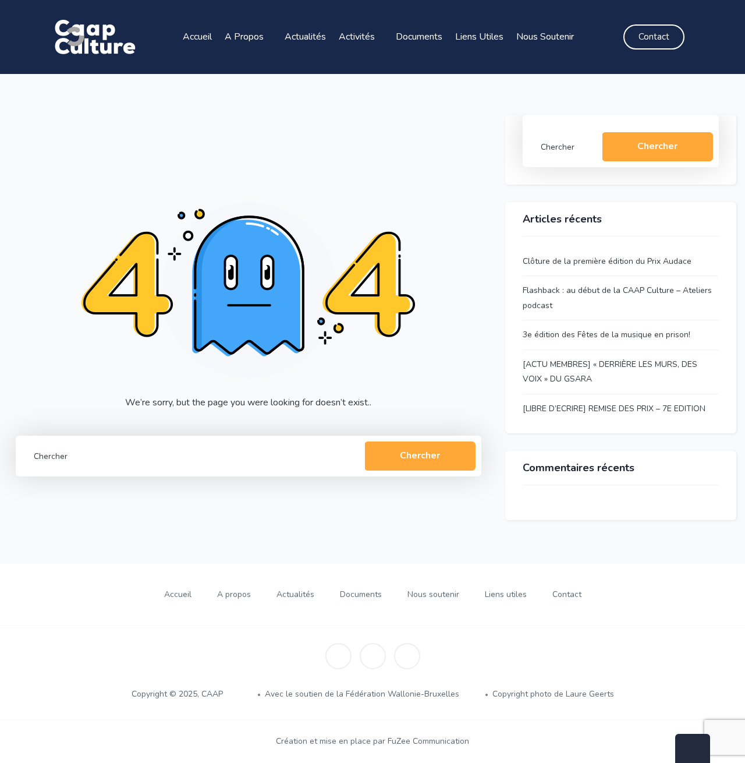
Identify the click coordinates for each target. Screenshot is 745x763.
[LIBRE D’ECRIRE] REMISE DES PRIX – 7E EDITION (614, 408)
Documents (419, 36)
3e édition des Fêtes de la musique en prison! (606, 334)
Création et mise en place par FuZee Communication (372, 741)
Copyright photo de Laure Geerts (553, 694)
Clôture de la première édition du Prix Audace (607, 261)
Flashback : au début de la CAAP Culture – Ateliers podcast (617, 297)
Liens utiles (479, 36)
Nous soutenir (546, 36)
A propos (245, 36)
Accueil (197, 36)
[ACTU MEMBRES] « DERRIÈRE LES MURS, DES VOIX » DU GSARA (610, 371)
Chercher (420, 455)
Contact (566, 594)
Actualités (305, 36)
